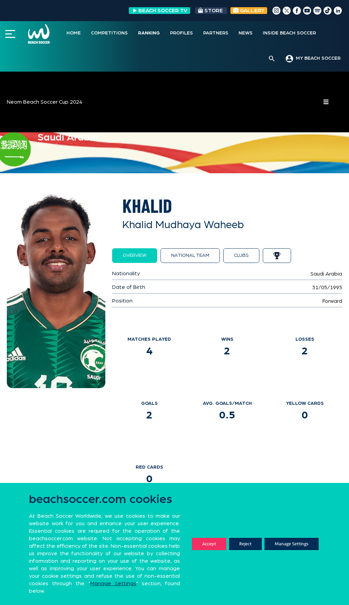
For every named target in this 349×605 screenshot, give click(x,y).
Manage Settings (291, 544)
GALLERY (251, 10)
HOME (73, 33)
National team (190, 255)
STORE (213, 10)
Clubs (241, 255)
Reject (245, 544)
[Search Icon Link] (271, 59)
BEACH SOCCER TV (162, 10)
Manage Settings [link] (113, 583)
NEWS (246, 33)
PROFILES (181, 33)
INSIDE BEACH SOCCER (289, 33)
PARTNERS (215, 33)
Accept (209, 544)
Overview (135, 255)
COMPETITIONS (109, 33)
